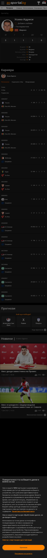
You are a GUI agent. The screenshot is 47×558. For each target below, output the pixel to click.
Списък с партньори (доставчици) (17, 540)
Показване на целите (23, 553)
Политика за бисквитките (23, 511)
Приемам (23, 547)
